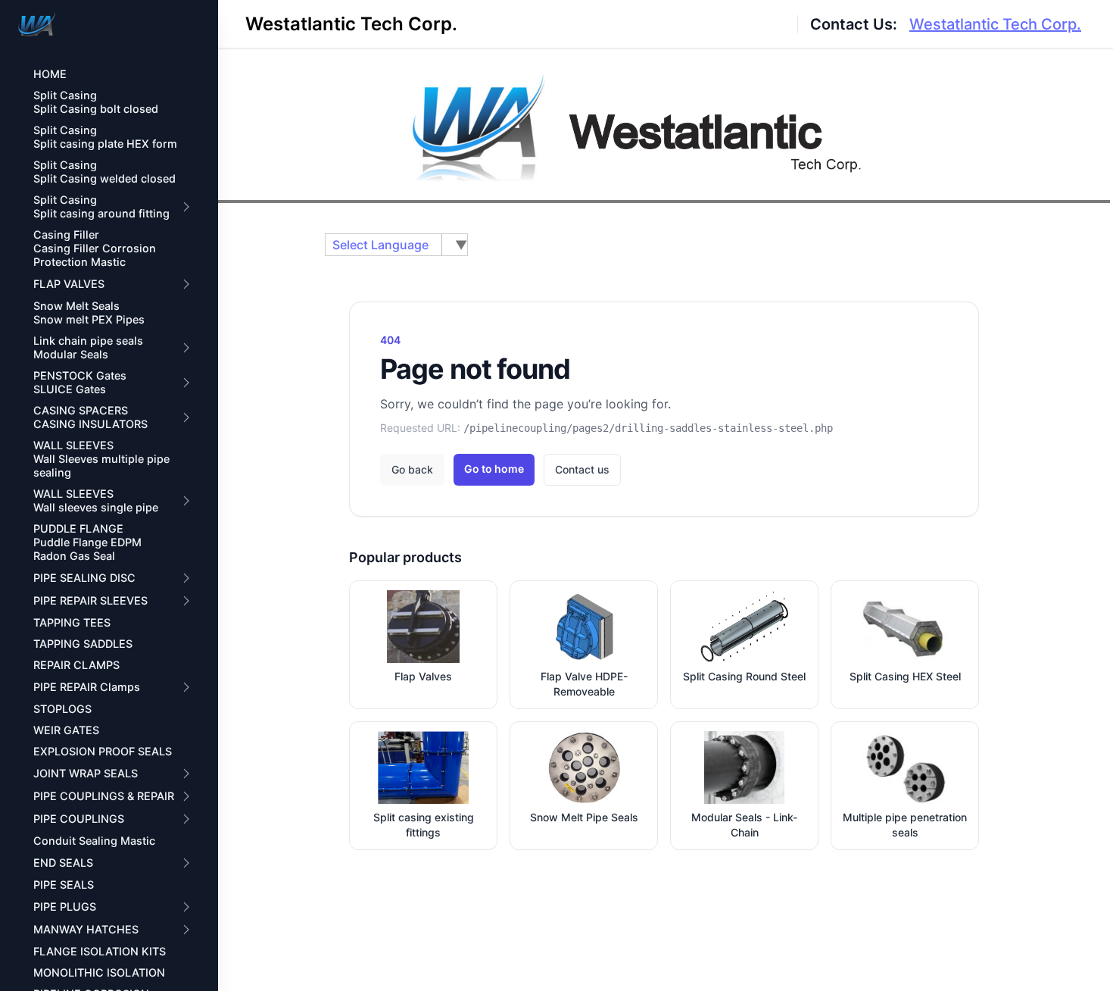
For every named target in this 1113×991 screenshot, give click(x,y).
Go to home (494, 468)
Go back (412, 469)
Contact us (582, 469)
